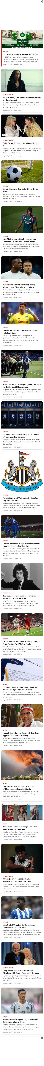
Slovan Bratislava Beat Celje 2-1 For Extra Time (20, 190)
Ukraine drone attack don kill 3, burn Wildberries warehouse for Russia (18, 787)
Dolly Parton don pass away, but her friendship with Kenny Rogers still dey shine (21, 971)
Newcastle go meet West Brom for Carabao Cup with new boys (20, 499)
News (5, 684)
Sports (5, 186)
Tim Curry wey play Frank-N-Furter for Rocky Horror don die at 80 (19, 597)
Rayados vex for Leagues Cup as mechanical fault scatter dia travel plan (21, 1020)
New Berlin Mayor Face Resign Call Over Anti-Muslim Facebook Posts (20, 828)
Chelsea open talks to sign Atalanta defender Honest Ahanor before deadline (21, 544)
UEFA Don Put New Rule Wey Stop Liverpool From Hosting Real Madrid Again (21, 642)
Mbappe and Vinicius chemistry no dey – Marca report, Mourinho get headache (20, 286)
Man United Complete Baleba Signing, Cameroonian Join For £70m (19, 926)
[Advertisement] (22, 15)
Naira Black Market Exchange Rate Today (20, 54)
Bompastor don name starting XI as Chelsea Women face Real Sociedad (21, 435)
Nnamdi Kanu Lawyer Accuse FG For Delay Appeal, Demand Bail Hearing (21, 734)
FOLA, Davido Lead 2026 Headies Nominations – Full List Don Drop (17, 880)
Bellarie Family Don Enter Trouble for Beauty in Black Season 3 (22, 98)
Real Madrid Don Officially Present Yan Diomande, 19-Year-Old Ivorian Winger (19, 240)
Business (6, 51)
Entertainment (8, 94)
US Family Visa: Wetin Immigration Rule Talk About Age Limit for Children (20, 688)
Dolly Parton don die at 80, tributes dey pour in (21, 144)
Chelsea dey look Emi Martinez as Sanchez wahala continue (20, 331)
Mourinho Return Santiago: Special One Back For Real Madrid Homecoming (22, 385)
